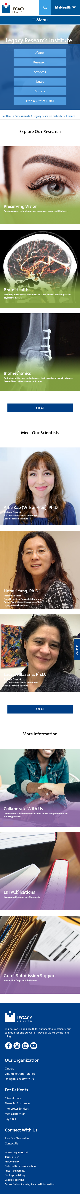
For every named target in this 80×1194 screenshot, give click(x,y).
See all (40, 408)
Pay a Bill (10, 1119)
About (39, 52)
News (40, 81)
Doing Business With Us (19, 1079)
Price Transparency (15, 1170)
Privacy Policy (12, 1161)
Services (40, 72)
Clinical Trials (13, 1098)
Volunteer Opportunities (20, 1073)
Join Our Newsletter (17, 1138)
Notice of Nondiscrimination (20, 1166)
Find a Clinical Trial (40, 101)
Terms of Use (12, 1157)
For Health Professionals (16, 116)
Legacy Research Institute (48, 116)
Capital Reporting (14, 1179)
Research (40, 62)
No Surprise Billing (15, 1175)
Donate (39, 91)
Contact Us (11, 1143)
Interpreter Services (17, 1108)
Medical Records (15, 1114)
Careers (9, 1068)
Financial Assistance (17, 1103)
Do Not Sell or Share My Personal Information (30, 1184)
